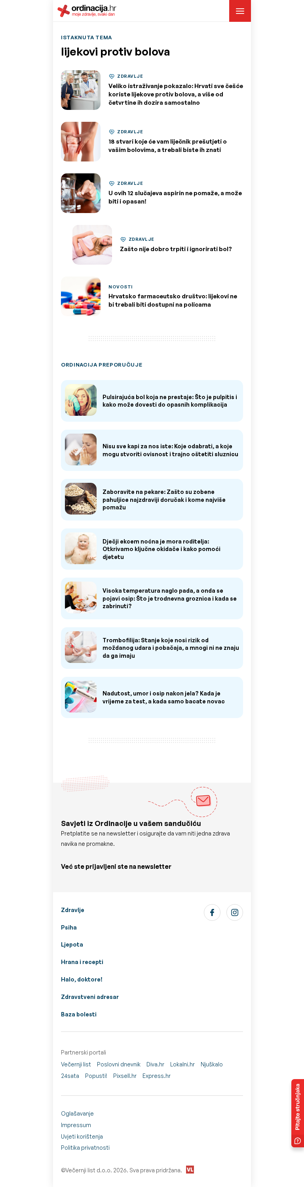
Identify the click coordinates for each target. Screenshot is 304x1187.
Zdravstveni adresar (90, 996)
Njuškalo (212, 1064)
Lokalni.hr (182, 1064)
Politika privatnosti (85, 1147)
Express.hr (156, 1075)
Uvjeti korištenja (82, 1136)
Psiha (69, 927)
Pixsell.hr (125, 1075)
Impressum (76, 1125)
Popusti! (96, 1075)
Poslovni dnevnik (119, 1064)
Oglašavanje (77, 1113)
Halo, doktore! (82, 979)
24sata (70, 1075)
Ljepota (72, 944)
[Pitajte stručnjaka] (297, 1113)
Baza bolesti (79, 1014)
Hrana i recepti (82, 961)
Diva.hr (155, 1064)
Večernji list (76, 1064)
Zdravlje (72, 910)
